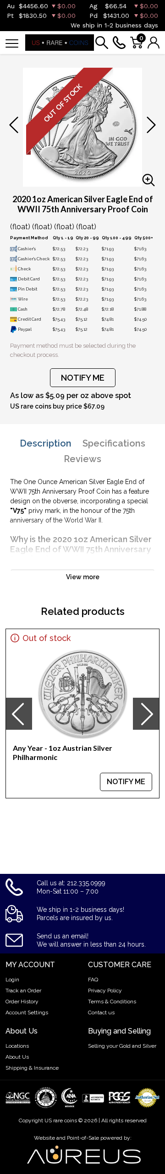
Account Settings (27, 1012)
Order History (22, 1001)
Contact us (101, 1012)
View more (82, 577)
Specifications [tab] (113, 443)
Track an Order (23, 990)
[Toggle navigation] (12, 43)
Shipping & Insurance (32, 1068)
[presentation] (19, 714)
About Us (17, 1057)
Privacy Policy (105, 990)
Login (12, 979)
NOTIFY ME (82, 377)
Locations (17, 1046)
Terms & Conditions (112, 1001)
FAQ (93, 979)
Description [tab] (46, 443)
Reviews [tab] (82, 458)
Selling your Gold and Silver (122, 1046)
